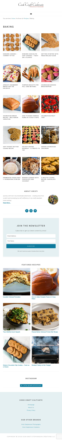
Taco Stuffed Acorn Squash (11, 332)
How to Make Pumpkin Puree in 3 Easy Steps (30, 116)
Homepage (31, 404)
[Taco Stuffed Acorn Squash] (16, 330)
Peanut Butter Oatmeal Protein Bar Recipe (45, 332)
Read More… (7, 203)
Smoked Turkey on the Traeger (41, 365)
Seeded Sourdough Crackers (48, 147)
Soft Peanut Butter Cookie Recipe (11, 147)
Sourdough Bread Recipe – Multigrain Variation (10, 117)
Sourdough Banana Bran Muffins (48, 85)
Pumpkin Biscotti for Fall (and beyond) (30, 85)
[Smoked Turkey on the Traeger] (45, 363)
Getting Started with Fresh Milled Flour (49, 54)
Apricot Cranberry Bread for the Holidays (10, 86)
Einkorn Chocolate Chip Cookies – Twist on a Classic (30, 55)
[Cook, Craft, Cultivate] (31, 10)
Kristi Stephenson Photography (31, 424)
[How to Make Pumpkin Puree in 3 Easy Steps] (45, 295)
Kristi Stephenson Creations (31, 427)
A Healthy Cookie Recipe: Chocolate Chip (48, 179)
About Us (31, 407)
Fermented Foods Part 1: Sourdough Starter (12, 178)
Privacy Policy (31, 410)
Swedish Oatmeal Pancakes (11, 297)
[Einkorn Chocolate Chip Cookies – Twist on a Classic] (16, 363)
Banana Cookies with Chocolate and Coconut (30, 179)
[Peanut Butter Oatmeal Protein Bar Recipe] (45, 330)
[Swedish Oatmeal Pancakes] (16, 295)
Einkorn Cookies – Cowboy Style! (10, 54)
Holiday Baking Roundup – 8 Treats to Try (31, 148)
